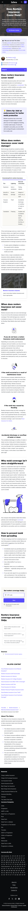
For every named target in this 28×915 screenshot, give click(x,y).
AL (10, 856)
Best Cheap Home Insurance (8, 789)
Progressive (4, 808)
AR (17, 856)
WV (20, 864)
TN (6, 864)
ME (2, 860)
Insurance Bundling (6, 794)
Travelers (3, 830)
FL (6, 858)
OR (20, 862)
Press (14, 885)
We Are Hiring (14, 887)
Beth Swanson (12, 62)
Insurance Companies (7, 802)
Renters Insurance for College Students (11, 679)
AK (13, 856)
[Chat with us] (25, 2)
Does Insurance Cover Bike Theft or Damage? (13, 681)
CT (24, 856)
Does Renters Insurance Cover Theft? (11, 692)
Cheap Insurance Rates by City (9, 791)
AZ (15, 856)
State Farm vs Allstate (7, 822)
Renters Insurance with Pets (8, 684)
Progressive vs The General (8, 824)
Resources (4, 771)
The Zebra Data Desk (6, 799)
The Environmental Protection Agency (13, 654)
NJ (4, 862)
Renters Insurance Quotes (11, 290)
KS (19, 858)
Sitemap (3, 797)
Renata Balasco (10, 64)
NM (7, 862)
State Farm (4, 819)
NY (9, 862)
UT (11, 864)
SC (2, 864)
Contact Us (14, 890)
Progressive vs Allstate (7, 846)
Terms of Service (6, 905)
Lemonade (20, 520)
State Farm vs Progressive (8, 814)
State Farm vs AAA (6, 843)
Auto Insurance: (5, 856)
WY (24, 864)
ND (13, 862)
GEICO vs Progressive (6, 832)
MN (12, 860)
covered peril (20, 85)
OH (16, 862)
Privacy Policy (14, 905)
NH (2, 862)
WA (17, 864)
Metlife (3, 838)
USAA (2, 806)
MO (17, 860)
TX (8, 864)
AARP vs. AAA (5, 811)
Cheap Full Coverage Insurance (9, 778)
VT (13, 864)
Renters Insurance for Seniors (9, 676)
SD (4, 864)
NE (21, 860)
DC (2, 858)
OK (18, 862)
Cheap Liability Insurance (7, 775)
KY (21, 858)
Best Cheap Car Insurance (8, 786)
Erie (2, 827)
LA (24, 858)
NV (24, 860)
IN (15, 858)
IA (17, 858)
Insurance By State (6, 852)
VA (15, 864)
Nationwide (4, 840)
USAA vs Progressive (6, 835)
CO (22, 856)
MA (7, 860)
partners (9, 43)
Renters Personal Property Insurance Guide (12, 689)
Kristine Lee (11, 57)
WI (22, 864)
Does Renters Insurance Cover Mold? (10, 711)
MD (4, 860)
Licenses (20, 905)
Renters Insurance (13, 707)
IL (14, 858)
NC (11, 862)
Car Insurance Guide (6, 781)
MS (14, 860)
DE (4, 858)
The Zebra (3, 707)
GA (8, 858)
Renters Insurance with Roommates (10, 673)
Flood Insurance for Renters (8, 687)
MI (9, 860)
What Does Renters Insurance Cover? (10, 709)
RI (24, 862)
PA (22, 862)
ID (12, 858)
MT (19, 860)
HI (10, 858)
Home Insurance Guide (7, 783)
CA (19, 856)
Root (2, 816)
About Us (14, 882)
